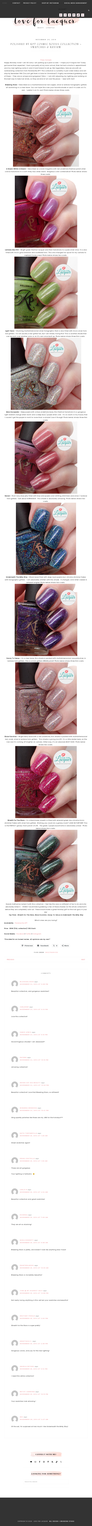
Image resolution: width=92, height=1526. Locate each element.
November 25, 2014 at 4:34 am (34, 1192)
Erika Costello (27, 1158)
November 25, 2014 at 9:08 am (34, 1242)
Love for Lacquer (46, 20)
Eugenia (24, 1215)
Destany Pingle (27, 1316)
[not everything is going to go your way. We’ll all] (59, 1516)
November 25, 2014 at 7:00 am (34, 1217)
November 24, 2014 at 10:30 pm (34, 1085)
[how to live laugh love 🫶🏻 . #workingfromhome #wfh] (50, 1516)
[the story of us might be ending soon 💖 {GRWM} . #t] (13, 1516)
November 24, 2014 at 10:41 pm (34, 1110)
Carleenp (24, 1007)
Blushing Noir (27, 981)
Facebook (20, 934)
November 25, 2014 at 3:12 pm (34, 1369)
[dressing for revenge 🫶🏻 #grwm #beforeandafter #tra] (41, 1516)
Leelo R (23, 1189)
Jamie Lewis (25, 1032)
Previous (10, 960)
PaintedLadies (27, 1265)
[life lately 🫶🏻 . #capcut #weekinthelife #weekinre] (32, 1516)
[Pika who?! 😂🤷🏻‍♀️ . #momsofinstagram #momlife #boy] (23, 1516)
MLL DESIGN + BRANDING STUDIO (61, 1521)
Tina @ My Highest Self (31, 1290)
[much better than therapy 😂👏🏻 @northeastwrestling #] (4, 1516)
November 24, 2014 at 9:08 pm (34, 984)
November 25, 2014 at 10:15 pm (34, 1394)
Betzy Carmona (27, 1391)
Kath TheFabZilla (28, 1133)
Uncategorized (51, 952)
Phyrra (23, 1057)
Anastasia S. (26, 1341)
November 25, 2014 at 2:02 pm (34, 1318)
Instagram (37, 934)
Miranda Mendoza (28, 1108)
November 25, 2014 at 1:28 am (34, 1136)
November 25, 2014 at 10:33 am (34, 1268)
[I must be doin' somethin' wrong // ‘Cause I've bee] (87, 1516)
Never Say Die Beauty (30, 1083)
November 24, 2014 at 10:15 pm (34, 1060)
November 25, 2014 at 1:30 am (34, 1161)
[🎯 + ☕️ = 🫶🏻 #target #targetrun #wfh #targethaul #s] (78, 1516)
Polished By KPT (21, 923)
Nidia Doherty (27, 1240)
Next (83, 960)
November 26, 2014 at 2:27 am (34, 1419)
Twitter (28, 934)
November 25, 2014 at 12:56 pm (34, 1293)
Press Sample (46, 60)
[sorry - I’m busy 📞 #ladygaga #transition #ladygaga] (69, 1516)
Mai (21, 1417)
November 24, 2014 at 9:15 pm (34, 1034)
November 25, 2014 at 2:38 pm (34, 1343)
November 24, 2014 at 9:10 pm (34, 1009)
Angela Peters (27, 1366)
